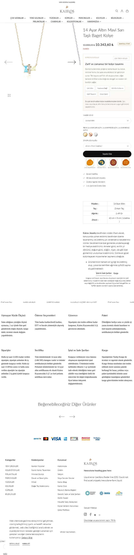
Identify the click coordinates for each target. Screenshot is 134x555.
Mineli (33, 482)
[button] (116, 11)
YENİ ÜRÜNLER (11, 466)
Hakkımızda (62, 466)
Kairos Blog (62, 482)
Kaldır (5, 554)
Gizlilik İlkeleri (63, 498)
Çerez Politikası (63, 510)
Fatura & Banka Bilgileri (67, 490)
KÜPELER (9, 490)
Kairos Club (62, 486)
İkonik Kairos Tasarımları (41, 470)
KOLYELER (9, 486)
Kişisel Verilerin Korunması (68, 506)
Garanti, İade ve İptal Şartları (69, 494)
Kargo (116, 273)
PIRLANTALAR (11, 474)
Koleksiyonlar (37, 460)
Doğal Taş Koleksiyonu (40, 486)
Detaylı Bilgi (27, 537)
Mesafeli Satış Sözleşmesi (67, 502)
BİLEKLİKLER (10, 494)
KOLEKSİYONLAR (12, 470)
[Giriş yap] (122, 11)
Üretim (60, 470)
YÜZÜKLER (9, 482)
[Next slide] (72, 62)
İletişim (60, 474)
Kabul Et (26, 544)
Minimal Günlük (37, 474)
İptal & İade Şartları (103, 273)
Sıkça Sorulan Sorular (66, 478)
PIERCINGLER (11, 478)
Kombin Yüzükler (37, 466)
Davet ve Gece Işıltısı (39, 478)
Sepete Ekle (107, 154)
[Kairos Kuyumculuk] (90, 462)
